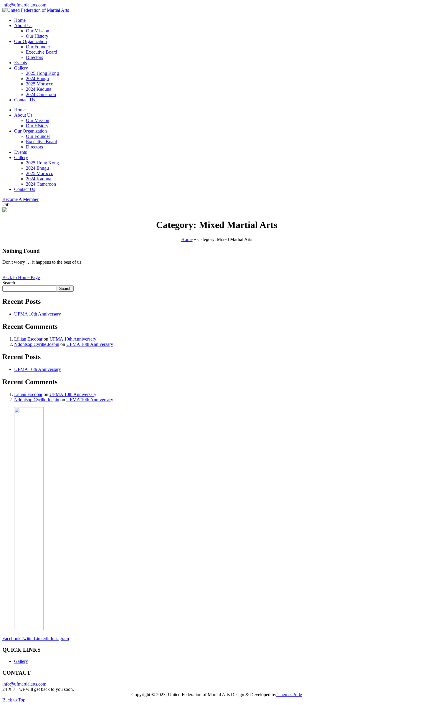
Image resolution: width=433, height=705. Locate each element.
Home (20, 20)
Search (8, 282)
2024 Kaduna (38, 89)
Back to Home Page (21, 277)
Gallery (21, 67)
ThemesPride (289, 694)
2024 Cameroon (41, 94)
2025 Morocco (39, 83)
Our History (37, 36)
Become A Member (20, 199)
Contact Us (24, 99)
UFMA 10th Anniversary (37, 313)
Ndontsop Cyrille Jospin (36, 344)
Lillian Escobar (28, 338)
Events (20, 62)
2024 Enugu (37, 78)
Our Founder (38, 46)
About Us (23, 25)
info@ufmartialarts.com (24, 4)
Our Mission (37, 30)
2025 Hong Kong (42, 73)
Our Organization (30, 41)
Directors (34, 57)
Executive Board (41, 52)
